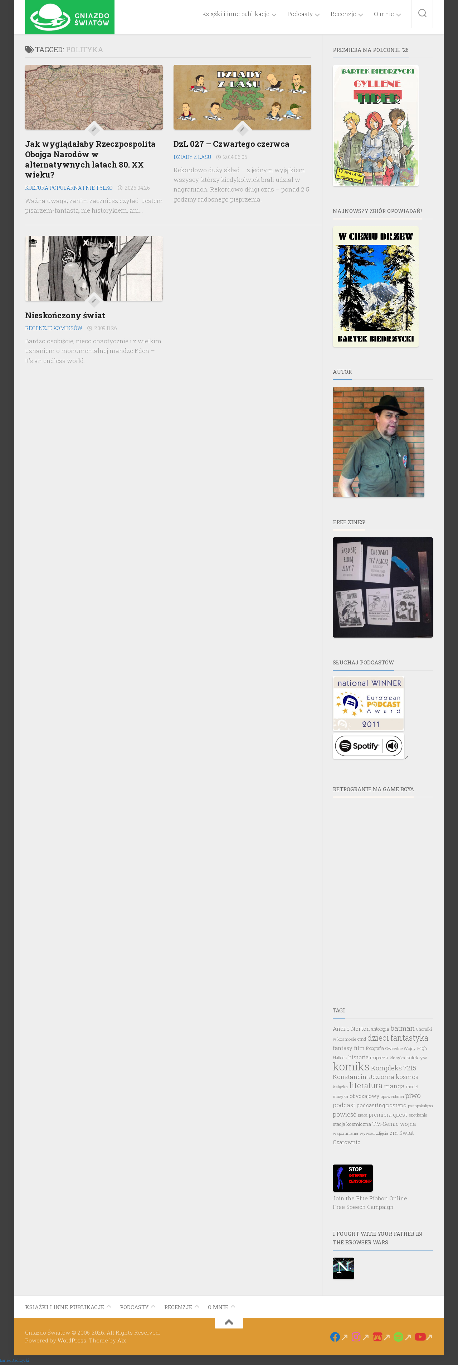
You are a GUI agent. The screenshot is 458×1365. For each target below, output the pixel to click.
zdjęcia (382, 1133)
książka (340, 1086)
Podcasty (300, 14)
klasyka (397, 1057)
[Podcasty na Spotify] (403, 1337)
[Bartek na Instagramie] (360, 1337)
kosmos (407, 1077)
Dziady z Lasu (192, 157)
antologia (380, 1029)
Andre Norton (351, 1028)
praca (362, 1115)
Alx (121, 1340)
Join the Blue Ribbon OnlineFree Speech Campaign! (370, 1202)
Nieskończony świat (65, 315)
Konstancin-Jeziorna (363, 1077)
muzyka (340, 1096)
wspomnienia (345, 1133)
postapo (396, 1105)
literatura (366, 1085)
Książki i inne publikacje (235, 14)
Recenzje (343, 14)
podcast (344, 1105)
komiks (351, 1066)
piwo (413, 1095)
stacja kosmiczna (352, 1124)
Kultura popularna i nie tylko (69, 187)
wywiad (367, 1133)
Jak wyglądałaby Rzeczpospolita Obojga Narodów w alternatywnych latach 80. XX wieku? (90, 159)
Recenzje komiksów (53, 328)
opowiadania (392, 1096)
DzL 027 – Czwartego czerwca (231, 144)
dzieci (378, 1038)
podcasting (371, 1105)
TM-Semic (385, 1123)
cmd (361, 1039)
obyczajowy (364, 1096)
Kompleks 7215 (393, 1068)
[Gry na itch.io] (381, 1337)
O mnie (384, 14)
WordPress (72, 1340)
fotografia (375, 1048)
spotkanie (418, 1115)
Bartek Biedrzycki (14, 1360)
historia (359, 1057)
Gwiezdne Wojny (400, 1048)
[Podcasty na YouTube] (424, 1337)
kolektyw (416, 1057)
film (359, 1047)
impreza (379, 1057)
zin (394, 1132)
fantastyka (409, 1038)
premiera (380, 1114)
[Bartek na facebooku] (339, 1337)
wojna (408, 1123)
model (412, 1086)
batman (402, 1027)
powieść (344, 1114)
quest (400, 1114)
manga (394, 1086)
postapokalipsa (420, 1105)
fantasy (342, 1047)
